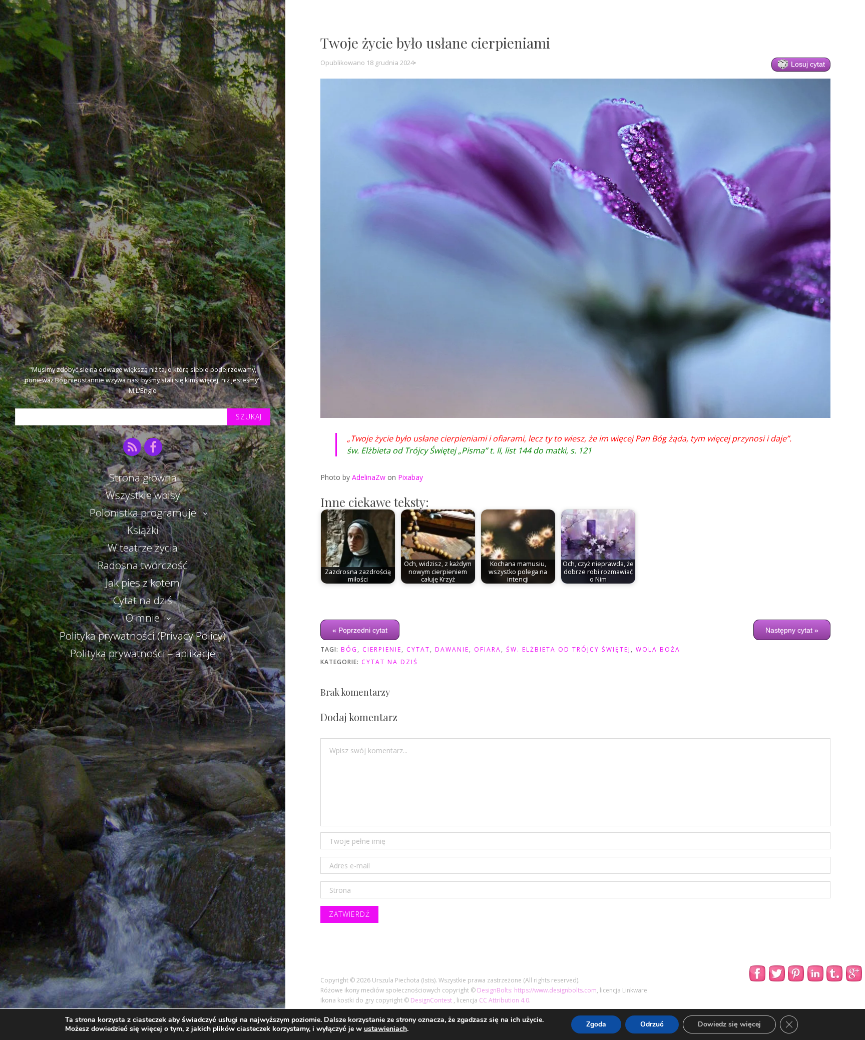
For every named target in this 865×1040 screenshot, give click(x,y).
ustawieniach (385, 1028)
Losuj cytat (807, 64)
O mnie (143, 618)
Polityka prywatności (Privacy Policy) (143, 636)
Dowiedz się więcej (729, 1024)
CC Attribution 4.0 (504, 1000)
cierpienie (381, 649)
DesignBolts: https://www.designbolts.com (537, 990)
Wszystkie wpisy (143, 495)
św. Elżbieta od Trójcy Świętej (568, 649)
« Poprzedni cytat (359, 630)
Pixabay (410, 477)
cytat (418, 649)
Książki (143, 530)
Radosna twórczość (143, 565)
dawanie (452, 649)
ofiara (487, 649)
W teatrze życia (143, 548)
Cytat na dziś (142, 600)
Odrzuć (652, 1024)
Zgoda (596, 1024)
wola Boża (658, 649)
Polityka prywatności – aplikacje (142, 653)
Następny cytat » (791, 630)
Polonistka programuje (143, 512)
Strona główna (143, 477)
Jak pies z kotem (143, 583)
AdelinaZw (368, 477)
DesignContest (432, 1000)
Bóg (349, 649)
